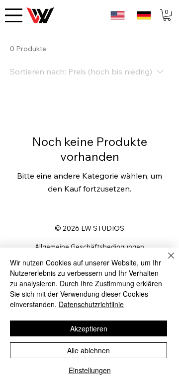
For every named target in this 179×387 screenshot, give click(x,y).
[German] (143, 15)
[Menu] (13, 15)
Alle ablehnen (88, 350)
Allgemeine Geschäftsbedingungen (89, 247)
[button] (167, 15)
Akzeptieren (88, 328)
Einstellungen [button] (90, 370)
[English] (117, 15)
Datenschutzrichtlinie (91, 304)
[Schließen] (165, 261)
